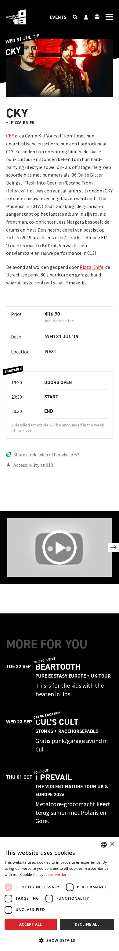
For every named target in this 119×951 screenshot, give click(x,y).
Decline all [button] (87, 924)
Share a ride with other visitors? (46, 455)
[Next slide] (113, 547)
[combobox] (104, 845)
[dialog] (59, 894)
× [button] (112, 844)
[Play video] (59, 547)
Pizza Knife (91, 267)
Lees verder (56, 874)
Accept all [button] (30, 924)
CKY (10, 136)
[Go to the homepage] (16, 16)
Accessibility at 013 (33, 465)
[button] (59, 940)
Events (58, 17)
